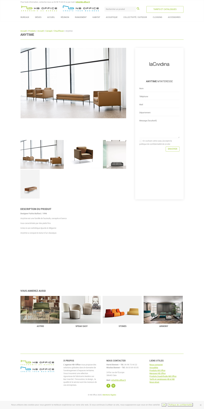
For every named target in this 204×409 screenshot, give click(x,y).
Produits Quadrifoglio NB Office (162, 376)
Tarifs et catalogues (165, 9)
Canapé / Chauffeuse (54, 31)
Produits (32, 31)
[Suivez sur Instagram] (113, 386)
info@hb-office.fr (83, 2)
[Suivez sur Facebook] (108, 386)
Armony (163, 326)
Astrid (40, 326)
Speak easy (81, 326)
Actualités (153, 367)
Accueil (23, 31)
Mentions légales (109, 395)
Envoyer (172, 149)
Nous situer (154, 382)
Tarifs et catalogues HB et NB (162, 379)
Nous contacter (156, 365)
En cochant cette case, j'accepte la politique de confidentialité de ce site (155, 142)
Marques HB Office (157, 373)
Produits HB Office (157, 370)
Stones (122, 326)
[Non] (200, 405)
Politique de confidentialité (180, 405)
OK (164, 405)
